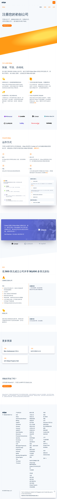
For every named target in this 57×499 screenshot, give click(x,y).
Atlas (3, 7)
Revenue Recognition (21, 455)
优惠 (35, 102)
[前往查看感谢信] (15, 243)
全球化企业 (32, 428)
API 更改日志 (33, 481)
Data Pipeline (19, 432)
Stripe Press (46, 445)
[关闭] (54, 491)
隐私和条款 (46, 424)
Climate (18, 426)
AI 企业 (31, 440)
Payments (18, 449)
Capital (18, 422)
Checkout (18, 424)
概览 (41, 7)
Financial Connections (21, 436)
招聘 (44, 441)
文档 (54, 7)
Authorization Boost (21, 418)
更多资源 (45, 434)
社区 (44, 420)
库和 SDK (32, 483)
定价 (17, 414)
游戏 (31, 443)
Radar (17, 453)
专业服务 (32, 453)
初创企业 (32, 416)
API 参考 (32, 477)
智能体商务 (32, 418)
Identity (18, 438)
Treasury (18, 463)
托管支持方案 (46, 454)
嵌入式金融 (32, 424)
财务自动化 (32, 426)
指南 (45, 7)
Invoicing (18, 440)
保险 (31, 447)
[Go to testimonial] (26, 239)
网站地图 (45, 430)
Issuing (18, 441)
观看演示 (36, 148)
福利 (49, 7)
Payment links (19, 447)
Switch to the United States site (29, 495)
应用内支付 (32, 430)
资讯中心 (45, 443)
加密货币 (18, 430)
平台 (31, 436)
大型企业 (32, 414)
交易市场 (32, 432)
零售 (31, 457)
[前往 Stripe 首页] (3, 412)
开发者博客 (32, 487)
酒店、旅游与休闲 (34, 445)
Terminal (18, 461)
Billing (17, 420)
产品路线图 (46, 439)
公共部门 (32, 455)
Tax (17, 459)
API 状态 (32, 479)
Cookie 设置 (46, 432)
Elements (18, 434)
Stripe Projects (33, 485)
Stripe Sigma (19, 457)
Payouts (18, 451)
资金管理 (32, 434)
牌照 (44, 428)
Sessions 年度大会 (47, 422)
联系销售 (45, 447)
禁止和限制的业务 (47, 426)
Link (17, 443)
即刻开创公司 (6, 25)
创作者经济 (32, 441)
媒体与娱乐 (32, 449)
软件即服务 (32, 438)
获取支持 (45, 452)
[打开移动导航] (54, 2)
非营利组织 (32, 451)
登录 (44, 458)
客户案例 (45, 416)
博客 (44, 418)
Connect (18, 428)
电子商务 (32, 422)
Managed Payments (21, 445)
